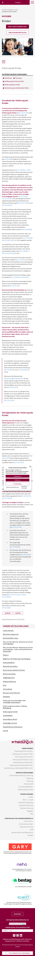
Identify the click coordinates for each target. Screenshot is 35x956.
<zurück (7, 613)
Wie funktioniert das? (17, 26)
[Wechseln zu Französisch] (2, 2)
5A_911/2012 (18, 462)
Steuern (6, 655)
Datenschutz (28, 939)
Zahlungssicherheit (10, 941)
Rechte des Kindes (9, 674)
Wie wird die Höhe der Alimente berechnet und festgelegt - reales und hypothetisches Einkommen (18, 649)
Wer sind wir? (28, 821)
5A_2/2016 (22, 595)
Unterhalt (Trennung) (26, 805)
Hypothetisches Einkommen (12, 727)
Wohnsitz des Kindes (10, 666)
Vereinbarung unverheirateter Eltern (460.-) (18, 768)
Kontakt (30, 835)
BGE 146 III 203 (22, 113)
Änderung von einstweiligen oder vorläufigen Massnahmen (14, 701)
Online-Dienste (8, 630)
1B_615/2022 (12, 387)
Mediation (6, 697)
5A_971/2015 (6, 498)
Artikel (7, 159)
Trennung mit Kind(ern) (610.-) (23, 759)
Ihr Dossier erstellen (17, 32)
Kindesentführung (9, 681)
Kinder (16, 9)
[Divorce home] (17, 2)
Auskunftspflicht (8, 662)
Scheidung (29, 778)
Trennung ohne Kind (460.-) (24, 757)
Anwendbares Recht (10, 719)
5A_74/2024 (27, 238)
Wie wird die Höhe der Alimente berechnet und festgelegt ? (18, 643)
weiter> (18, 613)
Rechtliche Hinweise (24, 487)
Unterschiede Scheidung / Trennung (21, 775)
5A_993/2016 (25, 554)
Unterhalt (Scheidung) (25, 802)
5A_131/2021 (20, 260)
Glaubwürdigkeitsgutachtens (14, 378)
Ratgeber (11, 9)
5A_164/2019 (23, 370)
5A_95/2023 (9, 370)
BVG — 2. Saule (28, 800)
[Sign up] (32, 930)
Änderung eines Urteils (25, 789)
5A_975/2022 (23, 196)
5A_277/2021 (7, 198)
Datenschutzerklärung (12, 487)
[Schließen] (30, 467)
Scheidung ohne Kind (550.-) (23, 751)
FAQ (31, 814)
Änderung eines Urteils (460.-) (23, 762)
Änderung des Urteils (10, 712)
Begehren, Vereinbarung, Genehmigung (16, 659)
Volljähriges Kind (8, 678)
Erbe (4, 685)
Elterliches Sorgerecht (10, 634)
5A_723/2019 (6, 205)
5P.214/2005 (6, 608)
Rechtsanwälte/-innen (10, 638)
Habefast (17, 946)
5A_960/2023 (26, 229)
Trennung (30, 781)
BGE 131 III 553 (13, 286)
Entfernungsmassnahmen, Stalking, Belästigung (15, 707)
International (7, 689)
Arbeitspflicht (8, 715)
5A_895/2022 (9, 240)
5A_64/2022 (24, 277)
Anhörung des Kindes (9, 11)
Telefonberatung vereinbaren (19, 953)
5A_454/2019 (26, 496)
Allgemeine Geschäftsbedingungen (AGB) (13, 939)
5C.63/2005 (6, 597)
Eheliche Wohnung (26, 808)
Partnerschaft (28, 784)
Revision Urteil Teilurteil (11, 693)
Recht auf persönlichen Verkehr (14, 670)
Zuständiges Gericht (10, 723)
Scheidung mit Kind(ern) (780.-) (22, 754)
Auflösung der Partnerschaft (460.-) (21, 765)
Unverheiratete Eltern (25, 787)
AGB (31, 830)
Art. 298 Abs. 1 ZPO (24, 170)
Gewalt (5, 731)
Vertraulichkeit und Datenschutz (22, 832)
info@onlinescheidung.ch (17, 920)
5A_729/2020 (14, 547)
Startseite (4, 9)
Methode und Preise (26, 827)
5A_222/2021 (9, 400)
